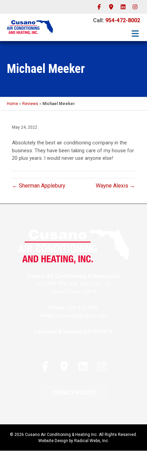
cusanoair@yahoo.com (81, 315)
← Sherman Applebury (38, 185)
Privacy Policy (73, 392)
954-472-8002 (122, 20)
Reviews (30, 103)
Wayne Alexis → (115, 185)
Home (12, 103)
